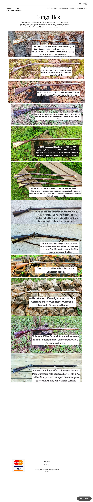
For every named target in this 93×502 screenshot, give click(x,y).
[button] (86, 4)
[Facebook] (44, 465)
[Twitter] (46, 465)
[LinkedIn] (48, 465)
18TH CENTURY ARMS (14, 10)
